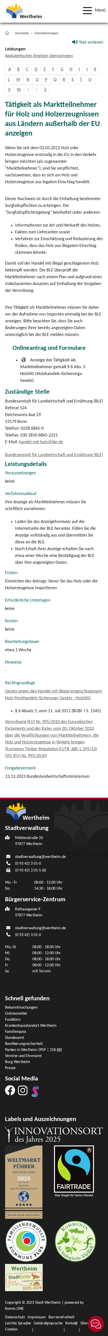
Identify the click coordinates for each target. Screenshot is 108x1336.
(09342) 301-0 (28, 864)
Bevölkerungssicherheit (24, 1044)
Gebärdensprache (48, 1323)
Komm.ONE (14, 1309)
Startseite (22, 33)
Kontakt (71, 1323)
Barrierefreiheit (61, 1317)
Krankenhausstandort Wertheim (31, 1026)
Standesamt (14, 1038)
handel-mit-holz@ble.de (41, 442)
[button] (92, 10)
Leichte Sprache (18, 1323)
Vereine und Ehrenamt (23, 1056)
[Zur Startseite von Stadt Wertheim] (24, 11)
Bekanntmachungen (21, 1008)
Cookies (11, 1329)
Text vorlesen (90, 42)
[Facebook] (10, 1090)
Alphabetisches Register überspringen (39, 56)
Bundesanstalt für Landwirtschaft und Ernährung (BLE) (54, 455)
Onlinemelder (16, 1014)
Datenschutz (15, 1317)
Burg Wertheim (17, 1062)
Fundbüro (12, 1020)
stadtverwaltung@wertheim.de (40, 857)
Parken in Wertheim (33, 1050)
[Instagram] (23, 1090)
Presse (10, 1068)
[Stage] (35, 1092)
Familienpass (15, 1032)
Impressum (37, 1317)
